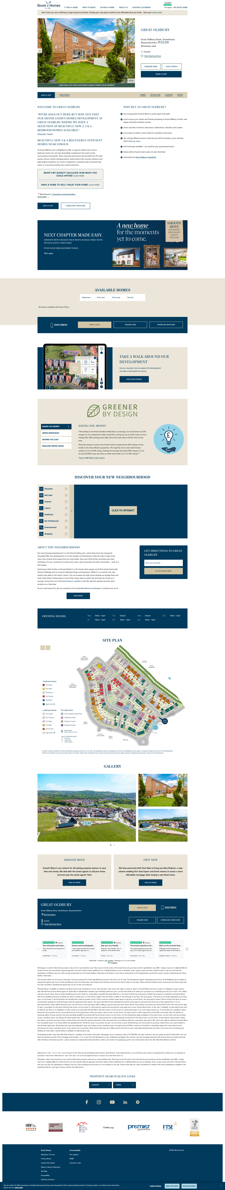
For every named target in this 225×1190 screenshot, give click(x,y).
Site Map (44, 1171)
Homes (143, 95)
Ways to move (89, 8)
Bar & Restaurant (52, 521)
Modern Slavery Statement (50, 1167)
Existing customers (141, 8)
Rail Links (48, 495)
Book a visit (161, 74)
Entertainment (50, 527)
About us (123, 8)
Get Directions (50, 915)
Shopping (48, 534)
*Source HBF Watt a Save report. (92, 458)
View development (134, 379)
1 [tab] (111, 845)
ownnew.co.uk (123, 1040)
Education (49, 489)
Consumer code (75, 1163)
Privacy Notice (46, 1159)
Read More (78, 596)
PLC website (74, 1155)
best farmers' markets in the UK (76, 581)
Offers (180, 95)
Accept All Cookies (189, 1186)
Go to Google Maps (164, 571)
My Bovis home (181, 8)
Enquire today (45, 134)
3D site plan (155, 95)
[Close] (221, 1185)
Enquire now (150, 66)
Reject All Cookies (172, 1186)
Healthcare (49, 514)
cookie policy (18, 1187)
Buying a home (107, 8)
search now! (157, 12)
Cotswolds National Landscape (87, 588)
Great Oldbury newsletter (146, 157)
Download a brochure (75, 206)
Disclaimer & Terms (48, 1155)
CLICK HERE (78, 176)
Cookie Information (48, 1163)
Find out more (134, 141)
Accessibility (45, 1175)
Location (168, 95)
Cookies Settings (155, 1186)
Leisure (47, 508)
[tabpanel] (113, 808)
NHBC (72, 1159)
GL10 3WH (164, 42)
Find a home (72, 8)
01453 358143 (172, 66)
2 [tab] (114, 845)
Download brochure (166, 325)
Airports (48, 502)
